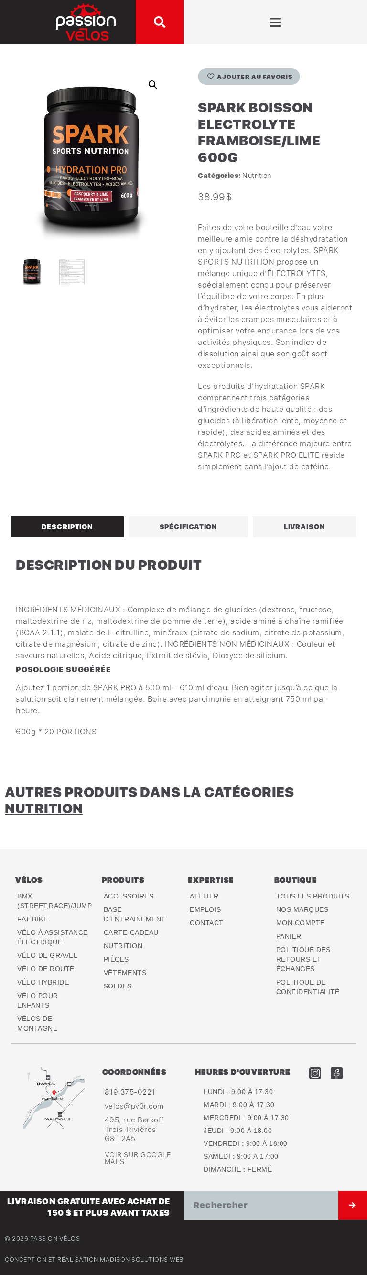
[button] (159, 22)
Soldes (118, 986)
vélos (29, 880)
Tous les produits (313, 896)
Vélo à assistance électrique (52, 937)
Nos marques (302, 909)
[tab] (67, 526)
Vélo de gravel (47, 955)
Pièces (116, 959)
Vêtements (125, 972)
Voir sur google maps (138, 1158)
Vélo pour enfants (37, 1000)
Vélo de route (46, 969)
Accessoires (129, 896)
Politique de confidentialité (308, 987)
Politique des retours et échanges (303, 959)
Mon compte (300, 923)
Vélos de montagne (37, 1023)
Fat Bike (32, 919)
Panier (289, 936)
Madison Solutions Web (142, 1259)
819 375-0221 (130, 1091)
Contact (207, 923)
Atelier (204, 896)
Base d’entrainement (135, 914)
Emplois (205, 909)
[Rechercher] (352, 1205)
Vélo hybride (43, 982)
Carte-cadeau (131, 932)
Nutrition (256, 175)
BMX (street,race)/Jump (54, 900)
